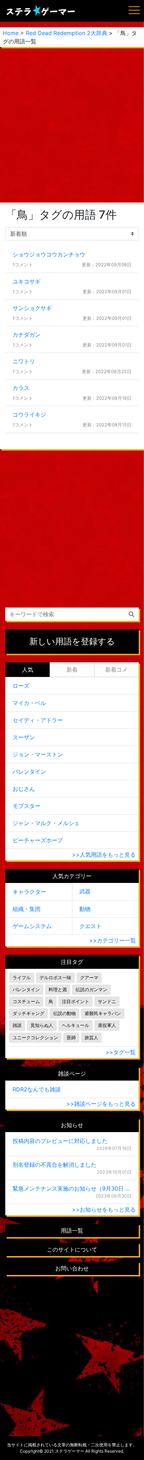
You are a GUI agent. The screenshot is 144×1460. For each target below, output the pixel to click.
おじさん (24, 788)
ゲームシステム (32, 926)
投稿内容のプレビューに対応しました (60, 1140)
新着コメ (116, 669)
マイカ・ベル (29, 702)
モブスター (27, 805)
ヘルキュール (75, 1025)
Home (11, 32)
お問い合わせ (72, 1268)
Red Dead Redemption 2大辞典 (66, 32)
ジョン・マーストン (38, 754)
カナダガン (27, 334)
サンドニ (107, 1001)
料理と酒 (58, 989)
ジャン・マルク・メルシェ (46, 823)
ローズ (21, 685)
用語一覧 (72, 1230)
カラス (21, 387)
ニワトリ (24, 361)
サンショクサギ (32, 307)
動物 (85, 908)
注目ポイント (75, 1001)
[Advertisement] (72, 125)
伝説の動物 (64, 1013)
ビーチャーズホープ (38, 840)
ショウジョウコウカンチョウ (49, 254)
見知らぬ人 (41, 1025)
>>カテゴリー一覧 (112, 940)
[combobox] (72, 614)
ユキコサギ (27, 281)
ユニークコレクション (35, 1037)
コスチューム (26, 1001)
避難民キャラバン (103, 1013)
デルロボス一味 (55, 977)
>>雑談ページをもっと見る (101, 1103)
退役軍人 (107, 1025)
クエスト (90, 926)
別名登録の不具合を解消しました (54, 1164)
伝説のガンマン (91, 989)
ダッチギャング (28, 1013)
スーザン (24, 737)
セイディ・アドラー (38, 720)
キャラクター (29, 891)
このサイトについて (72, 1249)
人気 (27, 669)
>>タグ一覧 (121, 1052)
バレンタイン (29, 771)
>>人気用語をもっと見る (104, 854)
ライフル (22, 977)
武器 (85, 891)
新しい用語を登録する (72, 641)
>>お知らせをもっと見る (104, 1209)
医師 (71, 1037)
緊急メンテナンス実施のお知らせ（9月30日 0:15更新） (72, 1188)
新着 (72, 669)
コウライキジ (29, 414)
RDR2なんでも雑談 (37, 1089)
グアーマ (89, 977)
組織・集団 (27, 908)
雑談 (17, 1025)
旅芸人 (91, 1037)
